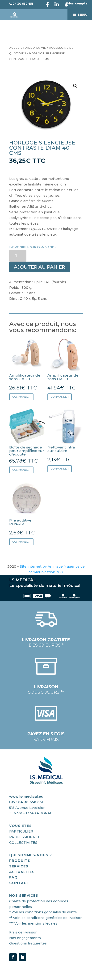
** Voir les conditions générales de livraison (46, 918)
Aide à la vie (35, 47)
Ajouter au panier (39, 267)
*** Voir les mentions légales (33, 923)
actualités (22, 872)
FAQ (13, 877)
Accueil (15, 47)
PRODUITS (19, 861)
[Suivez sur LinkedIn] (22, 957)
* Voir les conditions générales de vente (43, 912)
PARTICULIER (21, 831)
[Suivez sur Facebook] (13, 957)
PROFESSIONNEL (24, 837)
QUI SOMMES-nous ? (30, 855)
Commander (21, 396)
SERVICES (18, 866)
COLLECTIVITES (23, 842)
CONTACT (19, 883)
